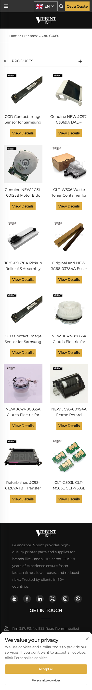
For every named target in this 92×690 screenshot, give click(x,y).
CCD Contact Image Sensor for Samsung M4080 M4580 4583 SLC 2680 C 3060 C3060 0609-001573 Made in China (23, 119)
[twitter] (52, 599)
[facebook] (27, 599)
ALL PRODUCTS (18, 61)
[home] (46, 20)
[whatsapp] (78, 599)
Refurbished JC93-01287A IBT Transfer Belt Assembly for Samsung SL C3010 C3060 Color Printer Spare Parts (23, 485)
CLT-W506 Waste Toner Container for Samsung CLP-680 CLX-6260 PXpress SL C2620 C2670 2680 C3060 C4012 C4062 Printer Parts (69, 192)
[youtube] (14, 599)
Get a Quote (77, 6)
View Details (23, 133)
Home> (15, 36)
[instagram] (65, 599)
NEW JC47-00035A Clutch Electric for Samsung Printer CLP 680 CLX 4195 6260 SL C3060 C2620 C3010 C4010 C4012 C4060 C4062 (69, 339)
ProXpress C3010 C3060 (40, 36)
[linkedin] (40, 599)
